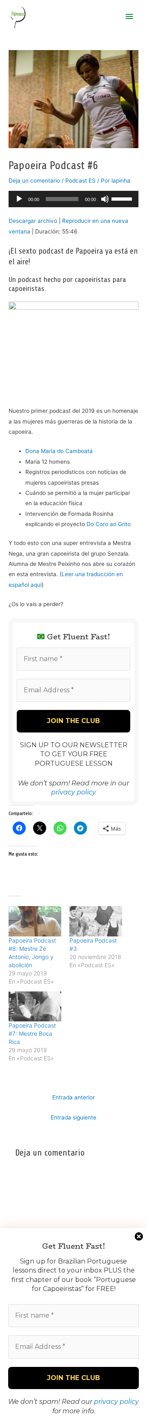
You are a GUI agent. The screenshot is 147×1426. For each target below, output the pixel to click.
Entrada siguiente (73, 1117)
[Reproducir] (19, 199)
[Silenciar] (105, 199)
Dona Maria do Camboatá (59, 451)
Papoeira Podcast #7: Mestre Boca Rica (32, 1033)
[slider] (122, 198)
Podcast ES (80, 180)
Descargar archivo (33, 220)
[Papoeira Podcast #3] (95, 921)
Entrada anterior (73, 1097)
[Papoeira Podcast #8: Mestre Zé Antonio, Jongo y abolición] (35, 921)
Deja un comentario (34, 180)
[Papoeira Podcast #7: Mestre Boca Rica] (35, 1006)
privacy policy (116, 1401)
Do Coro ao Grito (109, 524)
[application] (73, 199)
